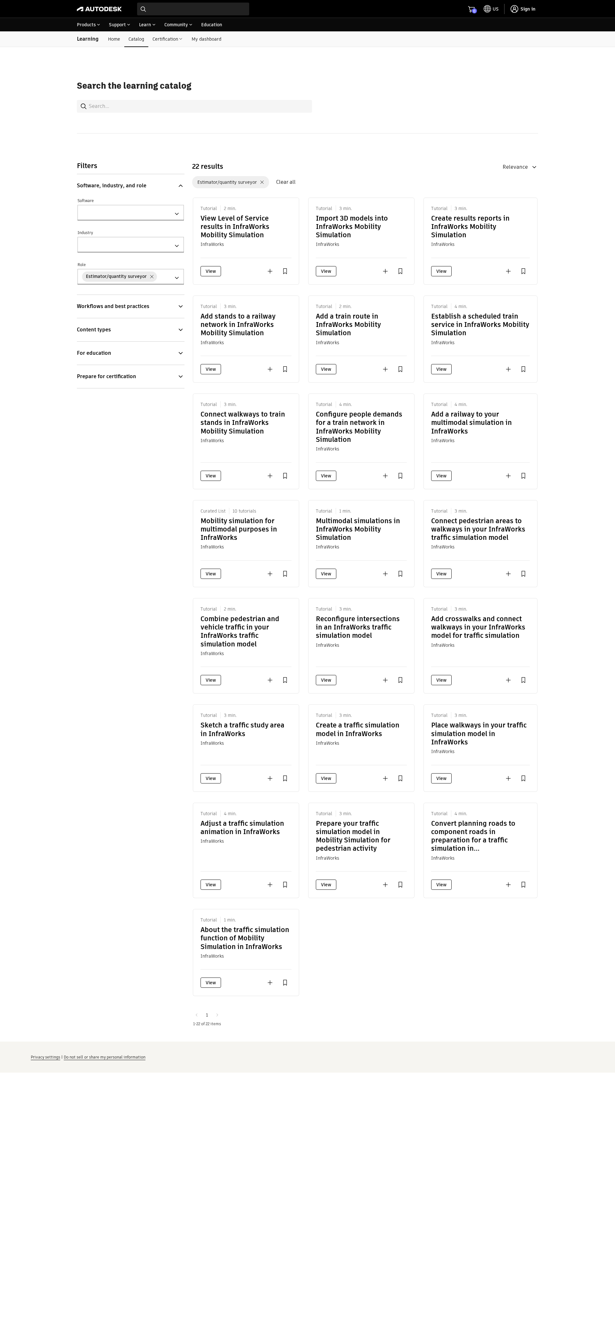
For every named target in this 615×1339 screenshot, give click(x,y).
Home (114, 39)
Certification (165, 39)
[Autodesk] (99, 9)
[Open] (177, 214)
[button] (130, 185)
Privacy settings (45, 1057)
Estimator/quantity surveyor (227, 182)
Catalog (136, 39)
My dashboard (206, 39)
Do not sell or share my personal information (104, 1057)
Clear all (286, 182)
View (211, 271)
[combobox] (193, 9)
